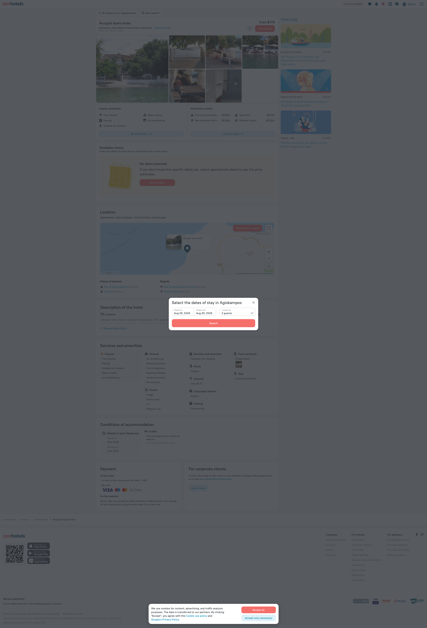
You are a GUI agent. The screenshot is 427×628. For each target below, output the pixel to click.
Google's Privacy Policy (165, 619)
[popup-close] (253, 302)
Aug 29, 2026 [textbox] (182, 313)
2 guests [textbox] (227, 313)
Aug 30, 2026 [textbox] (204, 313)
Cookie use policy (196, 615)
